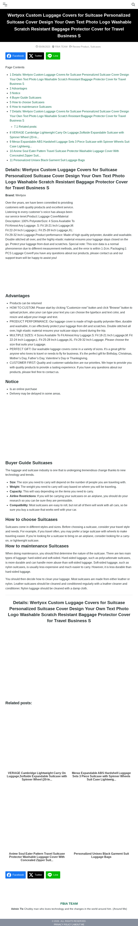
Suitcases (95, 46)
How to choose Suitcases (27, 102)
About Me (78, 924)
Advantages (18, 88)
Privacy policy (63, 924)
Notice (15, 93)
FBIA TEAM (61, 46)
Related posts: (25, 126)
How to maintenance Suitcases (31, 106)
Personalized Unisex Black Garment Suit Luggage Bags (47, 160)
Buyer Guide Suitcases (25, 97)
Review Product (81, 46)
